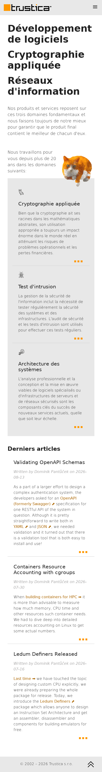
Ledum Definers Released (45, 654)
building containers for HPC (51, 597)
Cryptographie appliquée (49, 204)
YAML (19, 526)
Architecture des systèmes (39, 366)
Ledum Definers (55, 701)
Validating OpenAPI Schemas (49, 462)
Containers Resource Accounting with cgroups (44, 569)
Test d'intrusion (37, 287)
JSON (42, 526)
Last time (22, 678)
